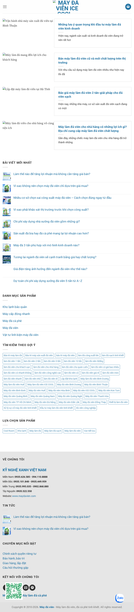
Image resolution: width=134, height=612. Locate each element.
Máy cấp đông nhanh (16, 314)
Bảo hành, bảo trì (14, 558)
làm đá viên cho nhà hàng (45, 367)
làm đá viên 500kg (94, 361)
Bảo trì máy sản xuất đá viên (39, 355)
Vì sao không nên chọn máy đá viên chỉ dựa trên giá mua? (50, 186)
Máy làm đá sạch (52, 430)
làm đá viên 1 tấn (12, 361)
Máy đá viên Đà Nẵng (45, 402)
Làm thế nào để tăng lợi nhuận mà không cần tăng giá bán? (51, 174)
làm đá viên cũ (71, 372)
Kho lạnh (22, 430)
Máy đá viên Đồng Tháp (94, 402)
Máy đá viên (10, 328)
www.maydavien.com (24, 496)
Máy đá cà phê (12, 321)
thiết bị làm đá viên (118, 402)
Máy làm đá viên (73, 430)
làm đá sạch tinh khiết (113, 355)
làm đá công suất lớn (88, 355)
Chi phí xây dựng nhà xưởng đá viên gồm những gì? (46, 221)
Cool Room (9, 430)
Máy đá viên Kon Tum (109, 390)
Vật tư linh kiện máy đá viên (20, 335)
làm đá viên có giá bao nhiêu (105, 367)
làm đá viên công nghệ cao (48, 372)
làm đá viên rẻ (51, 378)
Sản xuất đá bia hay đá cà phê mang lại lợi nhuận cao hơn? (51, 233)
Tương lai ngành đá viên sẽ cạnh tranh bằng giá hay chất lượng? (54, 257)
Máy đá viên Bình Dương (69, 384)
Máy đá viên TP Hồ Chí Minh (17, 402)
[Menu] (5, 6)
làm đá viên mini (110, 372)
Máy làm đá (35, 430)
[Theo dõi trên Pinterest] (32, 588)
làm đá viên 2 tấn (32, 361)
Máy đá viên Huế (37, 390)
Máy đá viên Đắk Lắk (69, 402)
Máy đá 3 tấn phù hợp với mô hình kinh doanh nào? (46, 245)
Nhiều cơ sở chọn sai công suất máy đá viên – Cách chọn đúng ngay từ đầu (62, 197)
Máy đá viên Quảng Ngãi (70, 396)
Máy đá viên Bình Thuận (96, 384)
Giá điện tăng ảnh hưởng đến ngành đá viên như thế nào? (50, 269)
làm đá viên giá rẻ (90, 372)
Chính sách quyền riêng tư (19, 553)
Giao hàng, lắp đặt (14, 563)
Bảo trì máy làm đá (13, 355)
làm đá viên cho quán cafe (75, 367)
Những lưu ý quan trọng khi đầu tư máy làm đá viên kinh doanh (89, 26)
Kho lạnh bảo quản (15, 307)
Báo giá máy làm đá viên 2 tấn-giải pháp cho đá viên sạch (90, 95)
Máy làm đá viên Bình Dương (95, 378)
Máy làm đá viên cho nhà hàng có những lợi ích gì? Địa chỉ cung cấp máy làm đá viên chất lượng (92, 129)
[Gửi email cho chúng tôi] (26, 588)
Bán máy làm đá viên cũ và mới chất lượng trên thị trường (92, 60)
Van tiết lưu (89, 430)
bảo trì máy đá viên (65, 355)
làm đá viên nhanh (13, 378)
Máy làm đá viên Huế (14, 384)
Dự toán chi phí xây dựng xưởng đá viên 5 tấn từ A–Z (47, 281)
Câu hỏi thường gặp (15, 567)
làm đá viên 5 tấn (52, 361)
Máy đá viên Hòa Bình (59, 390)
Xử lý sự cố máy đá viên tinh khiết (20, 408)
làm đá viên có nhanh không (17, 372)
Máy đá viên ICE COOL (84, 390)
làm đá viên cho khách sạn (17, 367)
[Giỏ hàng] (128, 7)
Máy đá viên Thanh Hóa (97, 396)
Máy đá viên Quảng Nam (43, 396)
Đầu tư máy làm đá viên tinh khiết (56, 408)
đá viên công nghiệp (86, 408)
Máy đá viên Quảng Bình (15, 396)
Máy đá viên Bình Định (14, 390)
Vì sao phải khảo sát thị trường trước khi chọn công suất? (51, 209)
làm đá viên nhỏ (32, 378)
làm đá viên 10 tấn (73, 361)
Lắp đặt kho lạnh (69, 378)
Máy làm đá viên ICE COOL (41, 384)
